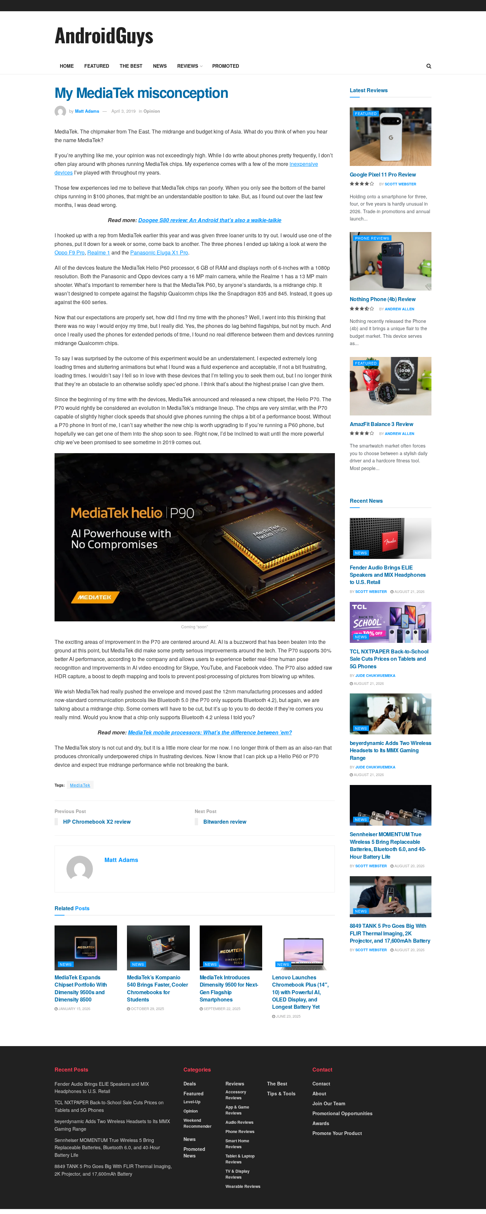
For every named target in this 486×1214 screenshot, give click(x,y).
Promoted (225, 65)
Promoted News (194, 1152)
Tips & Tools (281, 1093)
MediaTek (80, 785)
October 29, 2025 (147, 1008)
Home (67, 65)
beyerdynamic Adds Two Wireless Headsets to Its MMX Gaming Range (390, 750)
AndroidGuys (104, 34)
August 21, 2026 (409, 591)
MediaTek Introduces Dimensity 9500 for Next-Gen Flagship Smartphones (229, 988)
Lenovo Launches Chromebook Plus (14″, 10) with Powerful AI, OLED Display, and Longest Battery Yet (300, 992)
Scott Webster (400, 183)
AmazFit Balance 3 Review (381, 424)
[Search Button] (428, 66)
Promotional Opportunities (342, 1113)
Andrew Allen (399, 308)
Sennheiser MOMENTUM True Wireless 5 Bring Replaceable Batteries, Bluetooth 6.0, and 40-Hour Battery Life (388, 845)
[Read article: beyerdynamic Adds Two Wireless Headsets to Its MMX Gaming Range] (391, 713)
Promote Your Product (337, 1133)
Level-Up (191, 1102)
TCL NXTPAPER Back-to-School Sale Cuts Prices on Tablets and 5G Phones (389, 658)
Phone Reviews (372, 238)
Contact (321, 1083)
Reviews (187, 65)
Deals (189, 1083)
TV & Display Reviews (237, 1174)
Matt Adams (87, 111)
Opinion (151, 111)
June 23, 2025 (288, 1016)
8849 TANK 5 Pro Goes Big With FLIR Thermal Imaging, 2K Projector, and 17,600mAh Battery (390, 933)
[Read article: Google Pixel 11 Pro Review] (391, 136)
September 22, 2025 (221, 1008)
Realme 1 (98, 252)
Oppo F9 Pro (70, 252)
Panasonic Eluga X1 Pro (159, 252)
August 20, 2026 (409, 865)
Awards (320, 1123)
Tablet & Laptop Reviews (240, 1159)
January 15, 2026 (74, 1008)
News (160, 65)
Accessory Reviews (235, 1095)
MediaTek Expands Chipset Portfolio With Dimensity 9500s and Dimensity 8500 (81, 988)
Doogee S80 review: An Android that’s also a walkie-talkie (209, 220)
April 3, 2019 (123, 111)
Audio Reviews (239, 1122)
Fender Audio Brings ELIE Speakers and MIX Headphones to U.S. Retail (388, 575)
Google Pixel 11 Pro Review (383, 174)
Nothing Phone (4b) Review (383, 299)
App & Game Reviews (237, 1110)
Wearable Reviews (243, 1186)
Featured (96, 65)
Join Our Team (328, 1103)
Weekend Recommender (197, 1123)
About (319, 1093)
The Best (131, 65)
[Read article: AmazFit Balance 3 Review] (391, 386)
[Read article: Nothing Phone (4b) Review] (391, 261)
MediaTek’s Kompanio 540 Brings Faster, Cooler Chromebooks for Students (157, 988)
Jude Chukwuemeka (375, 675)
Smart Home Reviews (237, 1144)
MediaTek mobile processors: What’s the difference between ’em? (210, 732)
